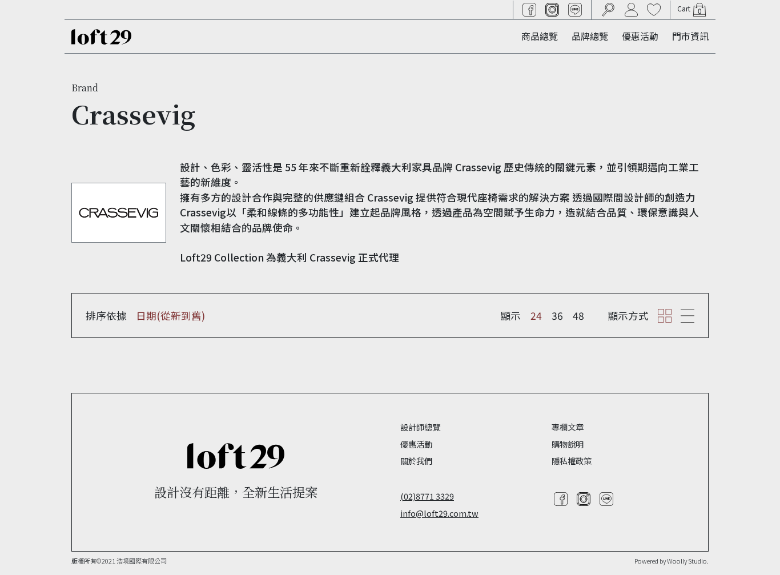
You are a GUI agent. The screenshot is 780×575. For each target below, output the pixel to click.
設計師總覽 (420, 427)
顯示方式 (628, 315)
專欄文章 (568, 427)
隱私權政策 (572, 461)
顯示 (510, 315)
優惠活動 (640, 36)
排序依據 (106, 315)
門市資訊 (690, 36)
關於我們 (416, 461)
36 (557, 315)
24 (536, 315)
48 (578, 315)
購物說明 (568, 444)
